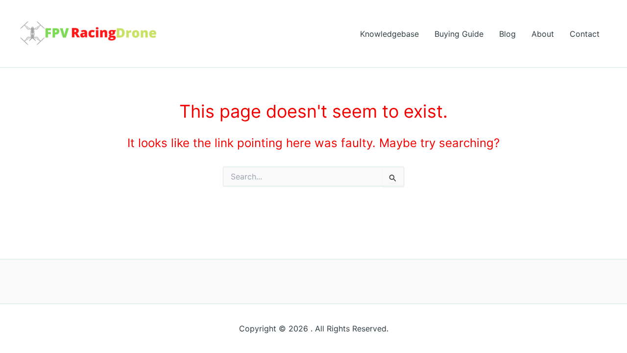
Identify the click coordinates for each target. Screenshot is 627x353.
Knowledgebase (389, 34)
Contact (585, 34)
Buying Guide (458, 34)
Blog (507, 34)
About (542, 34)
